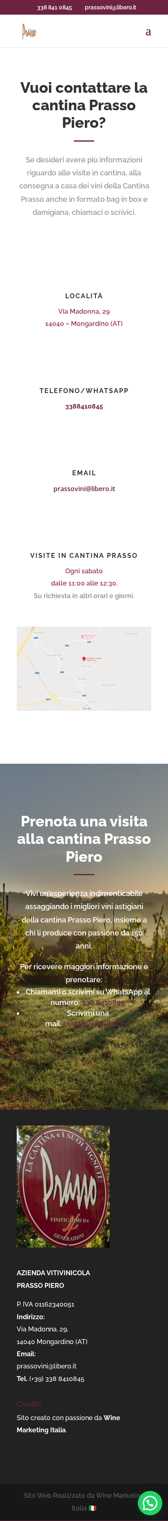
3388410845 (84, 406)
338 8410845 (103, 1002)
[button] (150, 1503)
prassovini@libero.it (84, 488)
